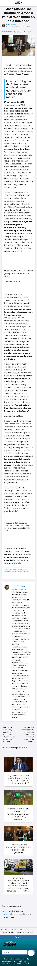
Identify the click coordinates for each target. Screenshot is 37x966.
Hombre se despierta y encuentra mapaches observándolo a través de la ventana (9, 734)
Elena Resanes (11, 25)
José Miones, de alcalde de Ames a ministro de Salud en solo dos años (17, 571)
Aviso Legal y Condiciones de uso (15, 960)
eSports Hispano (15, 963)
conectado (7, 914)
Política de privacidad (10, 959)
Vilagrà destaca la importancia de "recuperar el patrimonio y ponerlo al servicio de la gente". (27, 734)
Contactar (26, 963)
